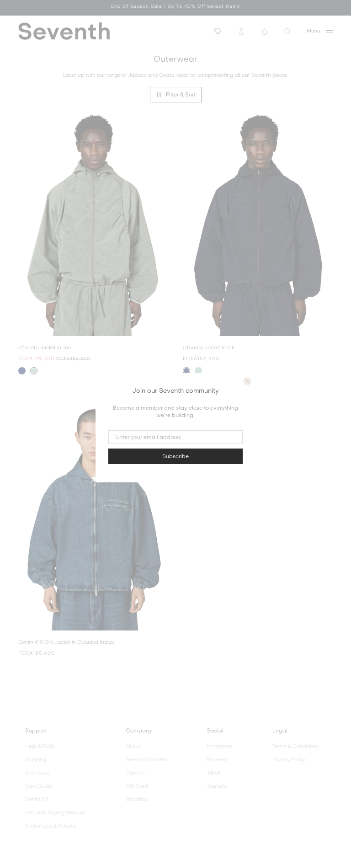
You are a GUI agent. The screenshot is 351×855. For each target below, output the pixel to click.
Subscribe (175, 456)
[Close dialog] (247, 381)
